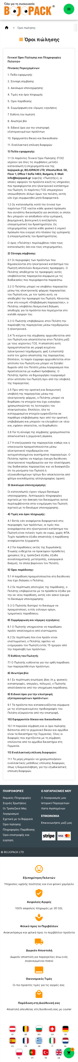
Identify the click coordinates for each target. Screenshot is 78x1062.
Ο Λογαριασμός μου (53, 797)
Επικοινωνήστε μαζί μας (56, 822)
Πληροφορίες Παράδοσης (19, 829)
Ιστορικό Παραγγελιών (55, 803)
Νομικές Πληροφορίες (17, 797)
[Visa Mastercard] (64, 835)
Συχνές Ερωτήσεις (14, 803)
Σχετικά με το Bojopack (18, 819)
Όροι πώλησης (12, 824)
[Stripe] (48, 835)
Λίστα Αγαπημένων (53, 808)
